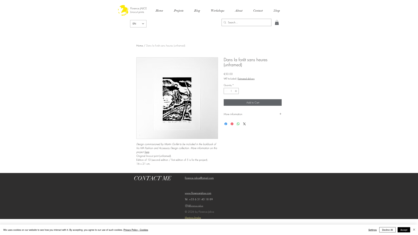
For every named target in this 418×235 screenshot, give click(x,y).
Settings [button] (372, 229)
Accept (403, 229)
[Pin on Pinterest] (232, 124)
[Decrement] (226, 91)
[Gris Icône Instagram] (186, 205)
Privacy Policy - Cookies (135, 229)
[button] (277, 22)
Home (139, 45)
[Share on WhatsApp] (238, 124)
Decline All (387, 229)
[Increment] (236, 91)
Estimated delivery (246, 78)
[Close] (414, 229)
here (147, 152)
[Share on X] (244, 124)
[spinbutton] (231, 91)
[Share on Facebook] (226, 124)
